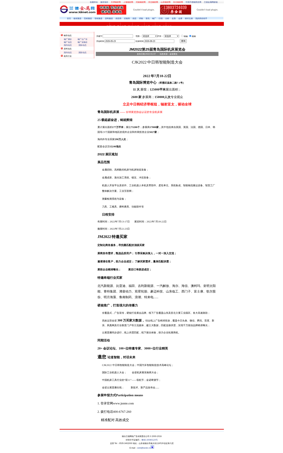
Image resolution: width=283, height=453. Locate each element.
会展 (180, 18)
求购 (141, 18)
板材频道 (77, 18)
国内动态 (68, 45)
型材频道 (88, 18)
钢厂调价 (68, 39)
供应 (134, 18)
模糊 (194, 36)
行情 (161, 18)
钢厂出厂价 (82, 39)
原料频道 (109, 18)
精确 (186, 36)
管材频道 (98, 18)
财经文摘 (189, 18)
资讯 (148, 18)
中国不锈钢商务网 (193, 2)
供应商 (118, 18)
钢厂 (154, 18)
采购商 (127, 18)
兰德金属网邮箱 (211, 2)
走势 (174, 18)
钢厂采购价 (82, 42)
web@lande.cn (144, 448)
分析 (167, 18)
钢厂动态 (68, 42)
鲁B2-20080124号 (150, 440)
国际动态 (82, 45)
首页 (69, 18)
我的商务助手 (201, 18)
